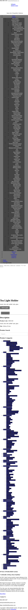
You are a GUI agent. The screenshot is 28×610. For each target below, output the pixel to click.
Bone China (9, 442)
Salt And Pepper (10, 546)
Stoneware (9, 365)
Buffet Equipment (7, 407)
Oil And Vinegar (10, 543)
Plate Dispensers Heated (12, 412)
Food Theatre (6, 456)
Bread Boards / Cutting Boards (13, 370)
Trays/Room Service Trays (9, 565)
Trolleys (8, 464)
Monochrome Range (14, 349)
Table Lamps (6, 537)
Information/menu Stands (12, 411)
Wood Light (9, 405)
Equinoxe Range (10, 443)
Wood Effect (9, 498)
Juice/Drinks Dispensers (12, 379)
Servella (8, 426)
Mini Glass (9, 505)
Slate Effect (9, 492)
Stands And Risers (7, 530)
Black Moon (9, 471)
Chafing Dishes (7, 429)
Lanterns (18, 265)
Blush (7, 473)
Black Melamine (10, 470)
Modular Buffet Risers (11, 395)
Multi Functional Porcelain (12, 360)
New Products (6, 516)
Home (1, 265)
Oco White (9, 446)
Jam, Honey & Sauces (11, 374)
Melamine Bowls (10, 484)
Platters (5, 518)
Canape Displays (10, 457)
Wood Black (9, 402)
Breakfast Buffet (7, 366)
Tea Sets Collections (11, 345)
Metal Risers (9, 533)
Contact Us (13, 257)
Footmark (8, 478)
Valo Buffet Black (10, 400)
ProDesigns (13, 609)
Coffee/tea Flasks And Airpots (13, 556)
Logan (7, 393)
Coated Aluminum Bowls (12, 353)
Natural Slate (9, 515)
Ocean (7, 490)
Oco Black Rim (10, 445)
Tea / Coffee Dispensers (12, 560)
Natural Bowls (9, 512)
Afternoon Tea (6, 341)
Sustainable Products (8, 536)
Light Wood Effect (10, 480)
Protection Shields (10, 463)
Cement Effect (9, 474)
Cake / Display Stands (11, 343)
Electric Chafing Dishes (12, 432)
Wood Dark (9, 404)
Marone (8, 483)
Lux (7, 394)
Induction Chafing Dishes (12, 436)
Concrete (8, 355)
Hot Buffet (9, 410)
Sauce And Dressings (11, 547)
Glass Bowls (9, 358)
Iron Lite (8, 424)
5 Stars (8, 417)
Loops (7, 481)
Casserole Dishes (15, 97)
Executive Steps (10, 388)
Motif (7, 425)
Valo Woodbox (10, 401)
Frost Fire (8, 356)
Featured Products (7, 454)
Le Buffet (8, 391)
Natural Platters (10, 513)
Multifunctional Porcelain (12, 525)
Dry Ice (5, 453)
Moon (7, 487)
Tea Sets (18, 31)
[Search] (26, 334)
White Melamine (10, 497)
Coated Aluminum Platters (12, 519)
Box (7, 384)
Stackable (8, 494)
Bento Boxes (9, 383)
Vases (7, 553)
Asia (7, 469)
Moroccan (8, 488)
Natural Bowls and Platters (9, 511)
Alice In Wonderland (14, 346)
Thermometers (6, 564)
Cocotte (8, 421)
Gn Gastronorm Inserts (12, 433)
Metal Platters (9, 523)
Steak (7, 550)
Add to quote (4, 307)
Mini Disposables (7, 499)
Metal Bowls (9, 359)
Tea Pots (8, 563)
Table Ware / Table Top (9, 265)
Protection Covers (10, 414)
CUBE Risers (9, 532)
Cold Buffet (9, 408)
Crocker (8, 476)
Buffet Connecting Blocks (12, 386)
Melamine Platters (10, 485)
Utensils (5, 568)
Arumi (7, 467)
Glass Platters (9, 522)
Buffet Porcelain (10, 387)
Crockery (5, 439)
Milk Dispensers (10, 380)
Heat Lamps (6, 460)
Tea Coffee (6, 554)
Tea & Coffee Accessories (12, 561)
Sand (7, 491)
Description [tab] (5, 313)
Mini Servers (9, 509)
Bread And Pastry (10, 369)
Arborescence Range (11, 440)
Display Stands (7, 449)
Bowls (4, 352)
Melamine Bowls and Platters (15, 147)
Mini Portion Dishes (8, 501)
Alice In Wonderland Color (16, 348)
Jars (7, 376)
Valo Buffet (9, 398)
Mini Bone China (10, 502)
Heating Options (10, 435)
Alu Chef (8, 418)
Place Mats (9, 544)
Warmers (8, 438)
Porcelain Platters (10, 526)
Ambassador (9, 419)
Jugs (7, 377)
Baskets (8, 367)
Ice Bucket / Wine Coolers (12, 540)
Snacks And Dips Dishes (12, 549)
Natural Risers (9, 535)
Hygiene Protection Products (10, 461)
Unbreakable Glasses (11, 551)
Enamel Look (9, 477)
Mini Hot (8, 506)
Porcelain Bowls (10, 362)
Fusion (8, 390)
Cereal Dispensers (10, 373)
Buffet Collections (7, 381)
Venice (8, 428)
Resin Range (9, 363)
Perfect (8, 397)
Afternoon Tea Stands (11, 342)
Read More (3, 593)
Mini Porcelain (10, 508)
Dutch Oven (9, 422)
